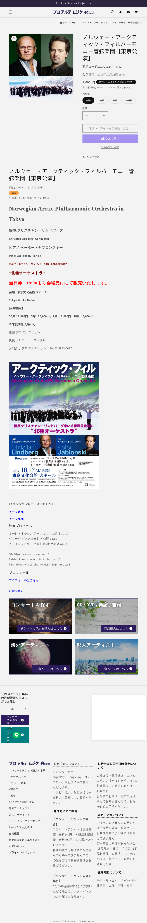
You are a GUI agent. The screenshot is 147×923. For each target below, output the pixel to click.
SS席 (130, 101)
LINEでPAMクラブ (9, 735)
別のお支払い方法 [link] (110, 147)
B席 (103, 101)
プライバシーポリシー (22, 852)
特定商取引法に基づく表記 (24, 839)
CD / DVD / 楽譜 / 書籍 (21, 802)
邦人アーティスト (19, 814)
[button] (11, 12)
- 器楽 (12, 795)
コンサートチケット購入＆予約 (27, 770)
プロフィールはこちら (24, 580)
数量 (84, 108)
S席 (116, 101)
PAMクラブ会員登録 (12, 720)
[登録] (25, 709)
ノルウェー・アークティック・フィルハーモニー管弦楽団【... (111, 22)
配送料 (90, 87)
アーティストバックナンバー (26, 820)
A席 (89, 101)
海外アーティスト (19, 808)
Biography (15, 591)
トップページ (69, 22)
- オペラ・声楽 (17, 783)
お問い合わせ (17, 846)
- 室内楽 (13, 789)
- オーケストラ (17, 776)
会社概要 (14, 833)
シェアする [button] (93, 157)
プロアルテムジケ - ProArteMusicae (77, 921)
